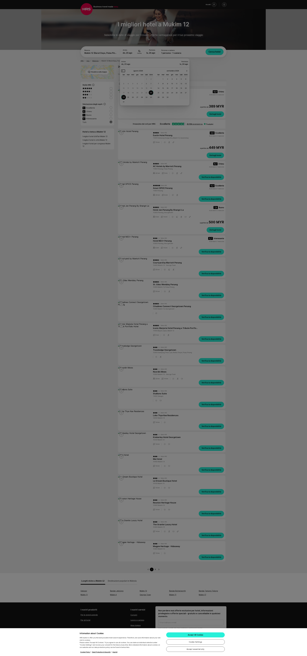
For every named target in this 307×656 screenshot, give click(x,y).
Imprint (114, 652)
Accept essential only (195, 649)
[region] (153, 642)
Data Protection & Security (101, 652)
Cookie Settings (195, 642)
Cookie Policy (85, 652)
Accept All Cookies (195, 635)
